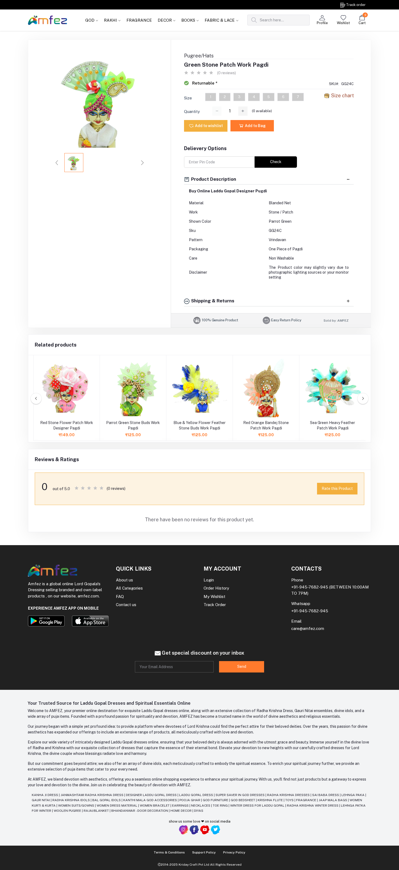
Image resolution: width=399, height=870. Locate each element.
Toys (289, 800)
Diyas (198, 811)
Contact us (126, 604)
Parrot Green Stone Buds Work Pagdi (133, 425)
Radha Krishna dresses (289, 795)
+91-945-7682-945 (309, 587)
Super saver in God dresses (240, 795)
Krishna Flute (271, 800)
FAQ (120, 596)
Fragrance (306, 800)
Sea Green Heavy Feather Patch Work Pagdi (332, 425)
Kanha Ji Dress (45, 795)
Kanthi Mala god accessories (150, 800)
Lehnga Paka (353, 795)
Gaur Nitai (41, 800)
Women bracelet (155, 805)
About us (124, 580)
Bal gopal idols (107, 800)
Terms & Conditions (169, 852)
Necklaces (201, 805)
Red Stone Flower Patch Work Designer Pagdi (66, 425)
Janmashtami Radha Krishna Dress (92, 795)
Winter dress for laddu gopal (257, 805)
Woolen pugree (68, 811)
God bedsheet (243, 800)
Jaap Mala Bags (333, 800)
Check (275, 162)
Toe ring (221, 805)
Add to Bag (255, 126)
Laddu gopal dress (196, 795)
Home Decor (181, 811)
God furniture (216, 800)
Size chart (342, 95)
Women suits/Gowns (76, 805)
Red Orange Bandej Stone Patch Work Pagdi (266, 425)
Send (241, 666)
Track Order (215, 604)
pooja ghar (190, 800)
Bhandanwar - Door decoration (140, 811)
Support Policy (204, 852)
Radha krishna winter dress (313, 805)
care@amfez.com (307, 628)
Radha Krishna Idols (71, 800)
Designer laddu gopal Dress (152, 795)
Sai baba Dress (326, 795)
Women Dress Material (117, 805)
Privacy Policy (234, 852)
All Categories (129, 588)
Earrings (180, 805)
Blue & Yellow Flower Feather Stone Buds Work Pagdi (199, 425)
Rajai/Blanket (97, 811)
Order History (216, 588)
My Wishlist (214, 596)
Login (209, 580)
